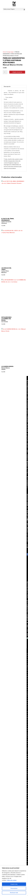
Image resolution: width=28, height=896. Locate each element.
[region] (14, 880)
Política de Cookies (27, 766)
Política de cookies (11, 880)
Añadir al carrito (17, 72)
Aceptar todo (14, 884)
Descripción (7, 86)
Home (4, 52)
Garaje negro (10, 52)
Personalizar (14, 888)
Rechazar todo (14, 892)
